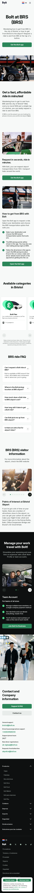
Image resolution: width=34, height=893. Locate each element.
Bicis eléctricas (8, 779)
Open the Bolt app (17, 264)
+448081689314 (8, 732)
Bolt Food (7, 787)
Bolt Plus (6, 799)
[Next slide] (30, 335)
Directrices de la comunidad (11, 873)
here (29, 116)
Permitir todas (9, 880)
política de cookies (19, 887)
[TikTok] (30, 844)
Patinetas (6, 775)
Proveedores (6, 849)
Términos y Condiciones (10, 853)
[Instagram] (20, 844)
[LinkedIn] (25, 844)
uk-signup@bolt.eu (9, 745)
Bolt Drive (7, 783)
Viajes (5, 771)
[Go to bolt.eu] (4, 3)
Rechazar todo (24, 880)
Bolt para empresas (10, 795)
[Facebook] (10, 844)
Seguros (5, 861)
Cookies (5, 865)
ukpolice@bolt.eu (9, 751)
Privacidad (6, 857)
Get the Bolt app (17, 45)
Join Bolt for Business (17, 626)
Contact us (17, 713)
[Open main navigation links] (30, 3)
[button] (27, 368)
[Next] (30, 494)
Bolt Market (7, 791)
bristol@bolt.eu (8, 725)
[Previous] (4, 494)
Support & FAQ (17, 706)
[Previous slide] (4, 335)
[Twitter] (15, 844)
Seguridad (6, 869)
